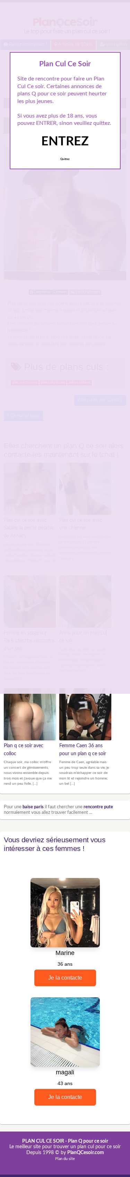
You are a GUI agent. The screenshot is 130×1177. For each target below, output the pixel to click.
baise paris (33, 807)
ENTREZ (65, 141)
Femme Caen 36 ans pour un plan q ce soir (82, 749)
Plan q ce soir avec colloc (23, 749)
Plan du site (65, 1159)
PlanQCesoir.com (85, 1152)
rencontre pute (98, 807)
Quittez (65, 159)
